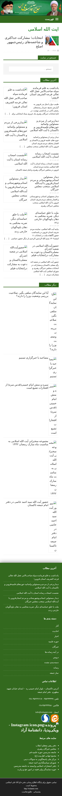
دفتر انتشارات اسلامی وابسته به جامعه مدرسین (35, 766)
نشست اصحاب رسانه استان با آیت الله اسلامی (38, 593)
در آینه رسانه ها (52, 652)
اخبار (56, 636)
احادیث (55, 631)
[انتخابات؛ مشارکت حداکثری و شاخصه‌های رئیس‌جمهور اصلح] (52, 43)
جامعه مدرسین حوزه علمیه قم (42, 752)
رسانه (56, 667)
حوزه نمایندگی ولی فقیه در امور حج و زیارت (36, 769)
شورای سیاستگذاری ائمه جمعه (42, 762)
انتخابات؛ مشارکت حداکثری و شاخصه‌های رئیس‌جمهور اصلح (24, 42)
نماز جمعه (54, 673)
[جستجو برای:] (31, 69)
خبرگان (55, 647)
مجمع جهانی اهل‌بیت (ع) (45, 756)
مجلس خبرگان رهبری (46, 749)
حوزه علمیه (53, 641)
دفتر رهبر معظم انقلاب (46, 745)
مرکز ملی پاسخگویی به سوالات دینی (40, 759)
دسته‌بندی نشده (51, 662)
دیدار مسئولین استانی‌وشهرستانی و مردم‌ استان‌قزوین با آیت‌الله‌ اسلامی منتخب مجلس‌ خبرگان (44, 183)
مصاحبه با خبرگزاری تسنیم (33, 357)
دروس (56, 657)
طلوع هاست (27, 792)
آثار (57, 626)
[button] (51, 19)
